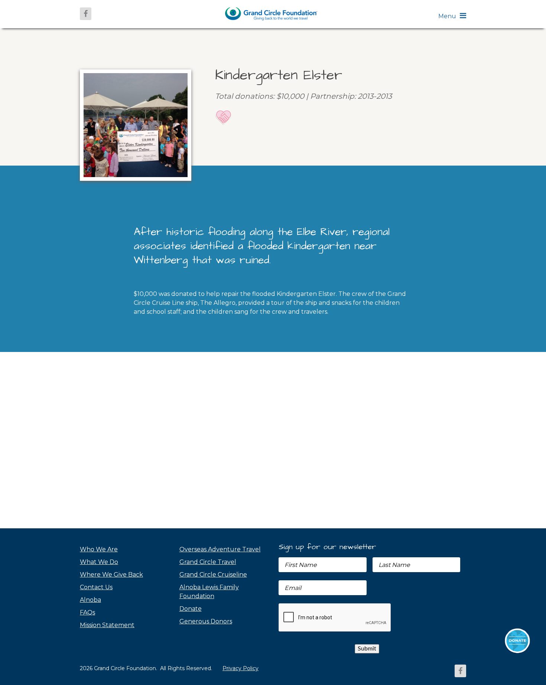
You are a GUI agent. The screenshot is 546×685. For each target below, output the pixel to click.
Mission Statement (107, 625)
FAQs (87, 612)
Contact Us (96, 587)
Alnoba (90, 599)
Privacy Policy (240, 668)
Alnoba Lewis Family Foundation (209, 592)
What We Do (99, 561)
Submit (367, 649)
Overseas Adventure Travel (220, 549)
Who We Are (99, 549)
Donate (190, 608)
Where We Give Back (111, 574)
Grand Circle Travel (207, 561)
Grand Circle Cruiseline (213, 574)
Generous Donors (205, 621)
